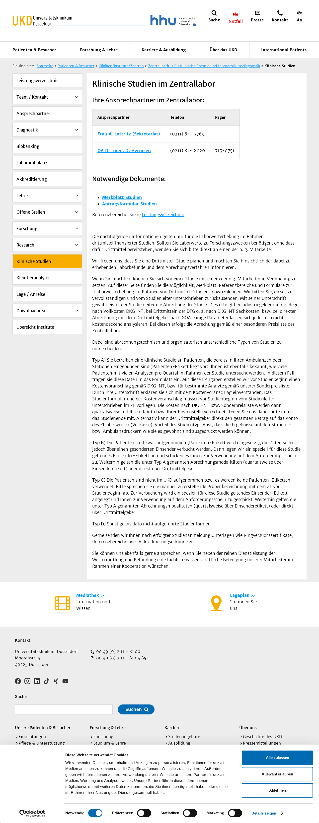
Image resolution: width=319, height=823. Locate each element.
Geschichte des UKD (262, 736)
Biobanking (27, 146)
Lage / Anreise (30, 294)
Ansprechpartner (33, 113)
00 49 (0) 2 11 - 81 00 (117, 651)
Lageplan (239, 595)
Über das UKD (223, 49)
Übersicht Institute (35, 327)
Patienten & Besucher (34, 49)
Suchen (133, 709)
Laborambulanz (31, 163)
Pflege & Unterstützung (42, 743)
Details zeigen (263, 813)
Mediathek (87, 595)
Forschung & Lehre (99, 49)
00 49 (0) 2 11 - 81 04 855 (122, 657)
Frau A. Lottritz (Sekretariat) (128, 134)
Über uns (248, 727)
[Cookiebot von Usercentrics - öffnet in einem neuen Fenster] (32, 813)
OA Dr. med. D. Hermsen (124, 150)
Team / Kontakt (32, 97)
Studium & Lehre (109, 743)
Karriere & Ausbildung (164, 49)
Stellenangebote (184, 736)
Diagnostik (27, 130)
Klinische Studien (33, 261)
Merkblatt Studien (122, 197)
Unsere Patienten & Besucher (43, 727)
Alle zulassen (277, 758)
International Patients (284, 49)
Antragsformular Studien (129, 204)
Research (25, 245)
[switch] (144, 813)
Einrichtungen (32, 736)
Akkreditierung (31, 179)
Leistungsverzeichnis (37, 80)
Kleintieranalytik (33, 278)
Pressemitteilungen (262, 743)
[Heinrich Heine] (172, 20)
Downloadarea (30, 311)
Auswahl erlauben (277, 774)
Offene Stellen (30, 212)
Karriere (172, 727)
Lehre (22, 195)
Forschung (26, 228)
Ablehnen (277, 790)
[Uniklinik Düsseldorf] (42, 21)
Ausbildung (179, 743)
